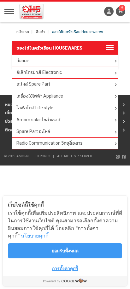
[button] (120, 11)
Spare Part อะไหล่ (33, 131)
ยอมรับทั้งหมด (65, 250)
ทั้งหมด (22, 60)
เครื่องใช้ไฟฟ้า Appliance (39, 96)
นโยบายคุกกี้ (35, 235)
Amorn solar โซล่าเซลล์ (38, 119)
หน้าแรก (22, 32)
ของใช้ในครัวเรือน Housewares (77, 32)
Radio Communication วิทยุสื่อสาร (49, 143)
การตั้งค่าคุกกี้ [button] (65, 268)
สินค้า (40, 32)
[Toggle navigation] (9, 11)
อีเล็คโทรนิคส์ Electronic (39, 72)
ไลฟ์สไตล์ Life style (34, 107)
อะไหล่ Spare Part (33, 84)
